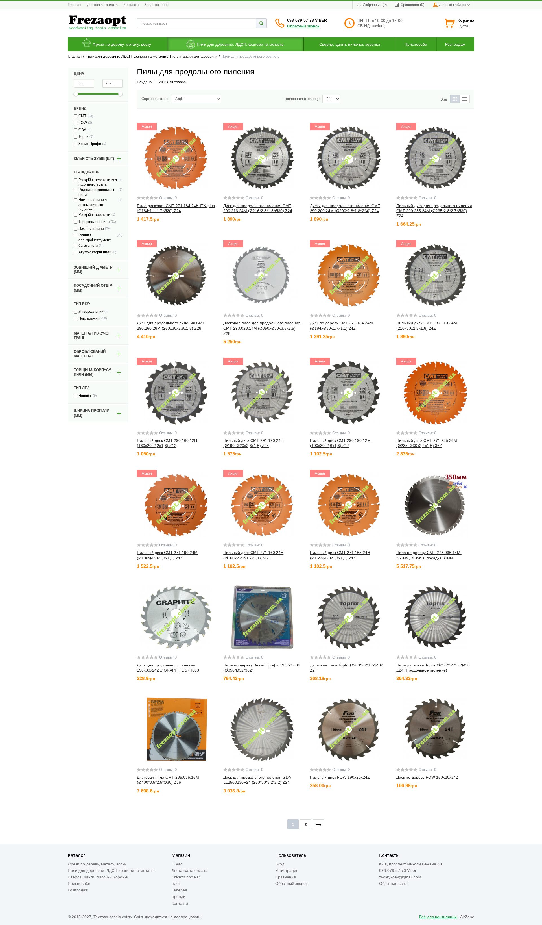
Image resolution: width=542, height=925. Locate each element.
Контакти (131, 5)
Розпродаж (78, 890)
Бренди (178, 896)
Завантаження (156, 5)
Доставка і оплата (102, 5)
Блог (176, 883)
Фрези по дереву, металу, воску (97, 864)
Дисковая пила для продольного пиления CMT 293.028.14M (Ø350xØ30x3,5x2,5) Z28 (261, 328)
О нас (177, 864)
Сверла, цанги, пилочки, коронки (98, 877)
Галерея (179, 890)
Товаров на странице (302, 99)
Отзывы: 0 (168, 198)
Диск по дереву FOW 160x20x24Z (427, 777)
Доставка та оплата (189, 870)
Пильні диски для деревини (193, 56)
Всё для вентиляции (438, 917)
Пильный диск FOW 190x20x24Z (340, 777)
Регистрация (286, 870)
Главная (75, 56)
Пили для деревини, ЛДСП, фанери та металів (126, 56)
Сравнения (285, 877)
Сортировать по (154, 99)
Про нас (74, 5)
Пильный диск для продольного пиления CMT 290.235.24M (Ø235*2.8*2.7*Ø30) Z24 (434, 210)
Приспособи (79, 883)
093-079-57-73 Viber (307, 20)
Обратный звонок (303, 26)
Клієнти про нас (186, 877)
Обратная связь (393, 883)
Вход (279, 864)
